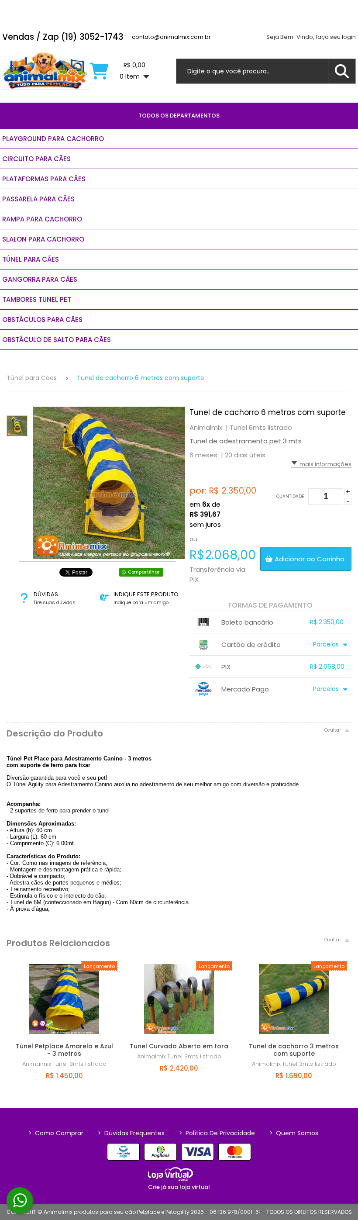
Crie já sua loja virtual (179, 1187)
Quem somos (293, 1133)
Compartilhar (144, 572)
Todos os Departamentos (179, 115)
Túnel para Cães (32, 377)
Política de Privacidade (217, 1133)
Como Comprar (55, 1133)
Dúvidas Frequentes (131, 1133)
